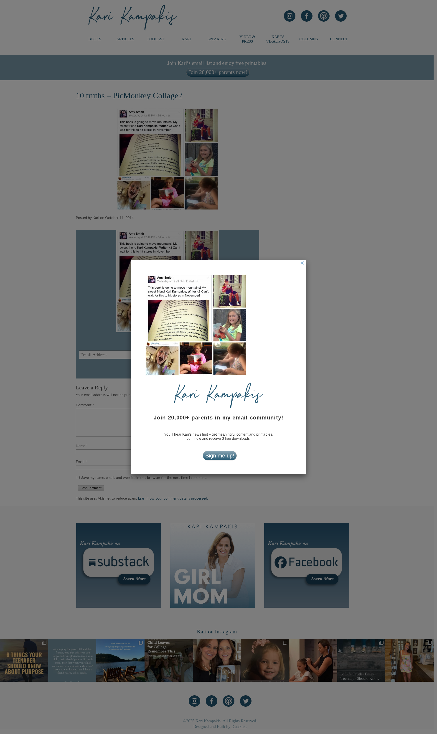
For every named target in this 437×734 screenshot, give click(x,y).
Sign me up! (219, 455)
